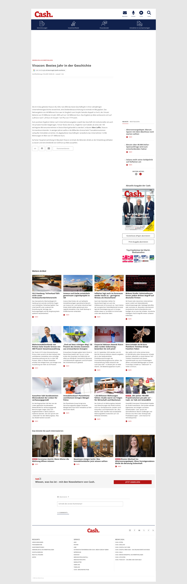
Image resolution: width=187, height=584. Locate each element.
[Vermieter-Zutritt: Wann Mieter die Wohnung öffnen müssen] (52, 446)
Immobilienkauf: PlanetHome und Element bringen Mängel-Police (76, 397)
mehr (130, 137)
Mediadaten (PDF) (80, 560)
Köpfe (34, 557)
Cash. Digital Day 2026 (122, 547)
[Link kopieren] (35, 148)
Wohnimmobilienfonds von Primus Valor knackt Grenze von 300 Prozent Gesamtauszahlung (46, 346)
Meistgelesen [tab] (135, 122)
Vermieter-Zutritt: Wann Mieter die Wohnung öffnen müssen (50, 460)
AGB (75, 547)
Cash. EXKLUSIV (120, 545)
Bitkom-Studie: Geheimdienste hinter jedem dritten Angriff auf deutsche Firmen (140, 295)
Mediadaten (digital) (81, 557)
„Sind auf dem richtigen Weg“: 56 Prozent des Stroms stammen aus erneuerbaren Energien (77, 346)
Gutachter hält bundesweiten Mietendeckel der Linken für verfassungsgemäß (45, 397)
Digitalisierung (37, 552)
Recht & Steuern (37, 555)
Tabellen (77, 567)
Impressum (77, 552)
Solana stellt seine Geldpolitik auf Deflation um (139, 160)
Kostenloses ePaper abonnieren (138, 236)
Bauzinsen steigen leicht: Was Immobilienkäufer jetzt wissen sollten (91, 460)
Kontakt (76, 555)
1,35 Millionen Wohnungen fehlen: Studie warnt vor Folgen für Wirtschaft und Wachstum (108, 397)
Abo (75, 542)
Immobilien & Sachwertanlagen (140, 28)
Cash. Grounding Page (81, 569)
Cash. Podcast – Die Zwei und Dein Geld (128, 560)
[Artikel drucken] (42, 148)
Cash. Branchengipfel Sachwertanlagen (129, 555)
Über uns (77, 564)
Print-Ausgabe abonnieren (138, 242)
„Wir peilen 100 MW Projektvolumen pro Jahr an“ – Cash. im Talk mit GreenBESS (139, 397)
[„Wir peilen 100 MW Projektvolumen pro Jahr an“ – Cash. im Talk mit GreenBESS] (140, 385)
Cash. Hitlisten (120, 557)
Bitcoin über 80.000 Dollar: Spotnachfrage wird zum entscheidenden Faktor (137, 146)
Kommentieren (63, 148)
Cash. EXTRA (119, 542)
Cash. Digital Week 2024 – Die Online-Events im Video (132, 549)
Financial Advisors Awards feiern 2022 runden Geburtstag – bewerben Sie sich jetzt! (108, 346)
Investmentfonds (73, 28)
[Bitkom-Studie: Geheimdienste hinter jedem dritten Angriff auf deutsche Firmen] (140, 283)
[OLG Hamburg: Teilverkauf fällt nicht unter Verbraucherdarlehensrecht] (46, 283)
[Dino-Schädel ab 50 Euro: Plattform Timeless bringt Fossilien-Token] (140, 334)
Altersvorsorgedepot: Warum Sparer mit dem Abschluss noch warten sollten (140, 131)
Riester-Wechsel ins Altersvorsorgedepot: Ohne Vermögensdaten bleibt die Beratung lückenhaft (134, 461)
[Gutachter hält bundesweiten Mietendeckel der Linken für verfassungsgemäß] (46, 385)
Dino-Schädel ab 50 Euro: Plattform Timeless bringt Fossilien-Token (137, 346)
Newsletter (77, 562)
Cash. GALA (119, 552)
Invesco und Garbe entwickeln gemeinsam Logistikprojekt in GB (76, 295)
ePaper (76, 545)
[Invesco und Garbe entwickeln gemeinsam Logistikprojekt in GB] (78, 283)
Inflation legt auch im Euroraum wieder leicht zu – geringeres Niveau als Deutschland (108, 295)
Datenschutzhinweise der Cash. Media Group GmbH (91, 549)
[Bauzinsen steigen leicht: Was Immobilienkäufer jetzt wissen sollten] (93, 446)
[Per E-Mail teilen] (49, 148)
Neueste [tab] (125, 122)
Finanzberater (104, 28)
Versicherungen (42, 28)
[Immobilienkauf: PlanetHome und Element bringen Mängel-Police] (78, 385)
